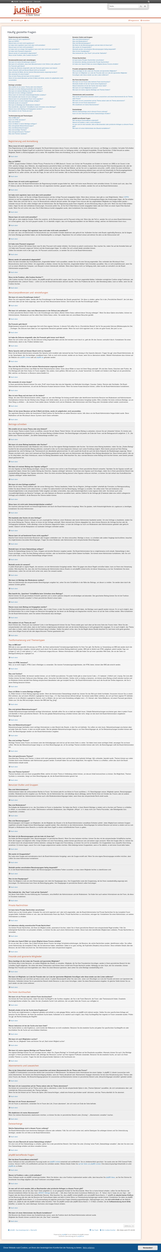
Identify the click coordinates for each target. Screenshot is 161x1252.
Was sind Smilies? (14, 122)
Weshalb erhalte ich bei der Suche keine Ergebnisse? (89, 84)
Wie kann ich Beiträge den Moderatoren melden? (24, 105)
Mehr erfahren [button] (89, 1248)
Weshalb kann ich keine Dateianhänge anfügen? (24, 101)
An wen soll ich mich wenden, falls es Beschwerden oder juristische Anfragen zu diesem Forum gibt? (102, 125)
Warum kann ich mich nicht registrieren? (21, 43)
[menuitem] (149, 1)
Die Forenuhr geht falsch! (17, 66)
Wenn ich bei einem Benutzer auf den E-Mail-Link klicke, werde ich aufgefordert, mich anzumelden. (36, 79)
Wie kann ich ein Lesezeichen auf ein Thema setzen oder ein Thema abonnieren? (98, 101)
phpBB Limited (25, 357)
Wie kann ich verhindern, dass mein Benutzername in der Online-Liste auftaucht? (34, 64)
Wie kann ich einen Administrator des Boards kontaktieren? (91, 128)
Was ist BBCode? (14, 118)
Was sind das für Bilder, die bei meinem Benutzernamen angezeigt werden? (33, 72)
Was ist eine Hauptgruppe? (81, 51)
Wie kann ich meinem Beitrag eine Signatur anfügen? (26, 91)
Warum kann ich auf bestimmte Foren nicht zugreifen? (26, 99)
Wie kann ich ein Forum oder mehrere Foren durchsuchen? (91, 82)
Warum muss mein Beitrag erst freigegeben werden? (25, 109)
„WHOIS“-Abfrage (44, 1193)
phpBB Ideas (110, 1177)
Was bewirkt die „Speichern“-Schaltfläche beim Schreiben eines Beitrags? (32, 107)
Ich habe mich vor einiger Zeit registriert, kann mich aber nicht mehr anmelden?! (34, 49)
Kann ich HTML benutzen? (17, 120)
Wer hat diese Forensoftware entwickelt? (85, 120)
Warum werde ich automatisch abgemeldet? (23, 53)
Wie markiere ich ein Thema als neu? (20, 111)
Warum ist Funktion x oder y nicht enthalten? (86, 122)
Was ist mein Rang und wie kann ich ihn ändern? (24, 76)
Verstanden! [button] (148, 1248)
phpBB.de (40, 357)
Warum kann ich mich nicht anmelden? (21, 47)
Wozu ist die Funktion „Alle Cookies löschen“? (23, 55)
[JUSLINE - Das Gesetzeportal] (27, 10)
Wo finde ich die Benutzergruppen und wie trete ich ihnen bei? (92, 45)
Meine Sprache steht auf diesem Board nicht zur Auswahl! (27, 70)
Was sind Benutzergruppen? (81, 43)
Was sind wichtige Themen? (18, 130)
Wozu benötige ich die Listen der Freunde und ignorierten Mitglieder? (94, 71)
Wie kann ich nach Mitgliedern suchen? (85, 88)
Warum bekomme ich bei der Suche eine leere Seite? (89, 86)
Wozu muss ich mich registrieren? (19, 39)
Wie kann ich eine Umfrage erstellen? (21, 93)
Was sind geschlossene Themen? (19, 132)
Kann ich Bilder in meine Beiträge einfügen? (23, 124)
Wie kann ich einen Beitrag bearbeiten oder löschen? (26, 89)
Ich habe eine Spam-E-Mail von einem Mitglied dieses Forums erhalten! (95, 64)
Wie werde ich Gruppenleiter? (82, 47)
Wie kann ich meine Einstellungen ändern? (22, 62)
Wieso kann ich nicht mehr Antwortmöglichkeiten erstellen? (27, 95)
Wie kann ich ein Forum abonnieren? (84, 103)
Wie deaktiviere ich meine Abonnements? (85, 105)
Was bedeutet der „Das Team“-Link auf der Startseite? (89, 53)
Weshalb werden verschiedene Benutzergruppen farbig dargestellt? (94, 49)
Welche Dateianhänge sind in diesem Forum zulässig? (89, 111)
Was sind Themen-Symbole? (18, 134)
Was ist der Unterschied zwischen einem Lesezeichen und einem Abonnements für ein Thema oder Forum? (102, 98)
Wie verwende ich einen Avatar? (19, 74)
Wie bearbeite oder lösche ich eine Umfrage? (23, 97)
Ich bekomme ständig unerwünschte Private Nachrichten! (90, 62)
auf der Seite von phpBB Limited (89, 1164)
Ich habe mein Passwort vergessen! (20, 51)
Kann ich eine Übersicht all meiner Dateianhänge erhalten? (91, 113)
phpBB (64, 1234)
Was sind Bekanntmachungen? (19, 128)
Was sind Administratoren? (81, 39)
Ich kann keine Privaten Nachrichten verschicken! (88, 60)
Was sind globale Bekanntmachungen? (21, 126)
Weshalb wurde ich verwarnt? (18, 103)
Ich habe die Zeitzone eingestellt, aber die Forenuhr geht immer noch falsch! (33, 68)
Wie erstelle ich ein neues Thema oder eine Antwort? (25, 87)
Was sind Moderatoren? (80, 41)
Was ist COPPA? (14, 41)
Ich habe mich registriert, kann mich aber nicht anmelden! (27, 45)
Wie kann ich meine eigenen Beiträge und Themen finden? (91, 90)
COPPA (126, 197)
